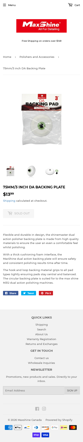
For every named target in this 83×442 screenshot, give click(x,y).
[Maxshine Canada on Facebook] (37, 409)
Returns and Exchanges (42, 344)
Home (7, 56)
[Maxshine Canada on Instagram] (44, 409)
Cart (77, 5)
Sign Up (72, 390)
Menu (12, 5)
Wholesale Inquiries (41, 362)
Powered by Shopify (59, 419)
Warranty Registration (41, 339)
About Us (41, 334)
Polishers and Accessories (37, 56)
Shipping (9, 200)
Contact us (41, 358)
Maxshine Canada (30, 419)
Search (41, 329)
